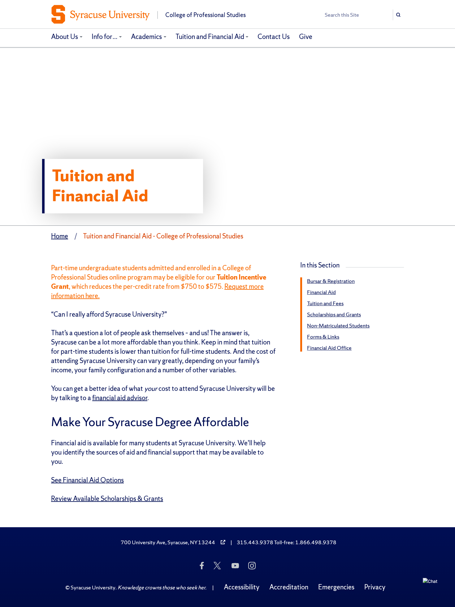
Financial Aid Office (329, 347)
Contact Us (274, 36)
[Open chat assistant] (432, 587)
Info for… (105, 36)
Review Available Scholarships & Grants (107, 498)
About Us (64, 36)
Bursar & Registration (331, 280)
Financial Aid (321, 292)
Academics (146, 36)
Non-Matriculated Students (338, 325)
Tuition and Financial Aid (210, 36)
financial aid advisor (119, 397)
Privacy (374, 587)
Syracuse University (93, 587)
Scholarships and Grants (334, 314)
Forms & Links (323, 336)
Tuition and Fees (325, 303)
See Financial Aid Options (87, 480)
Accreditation (288, 587)
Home (59, 236)
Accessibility (241, 587)
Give (305, 36)
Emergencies (336, 587)
